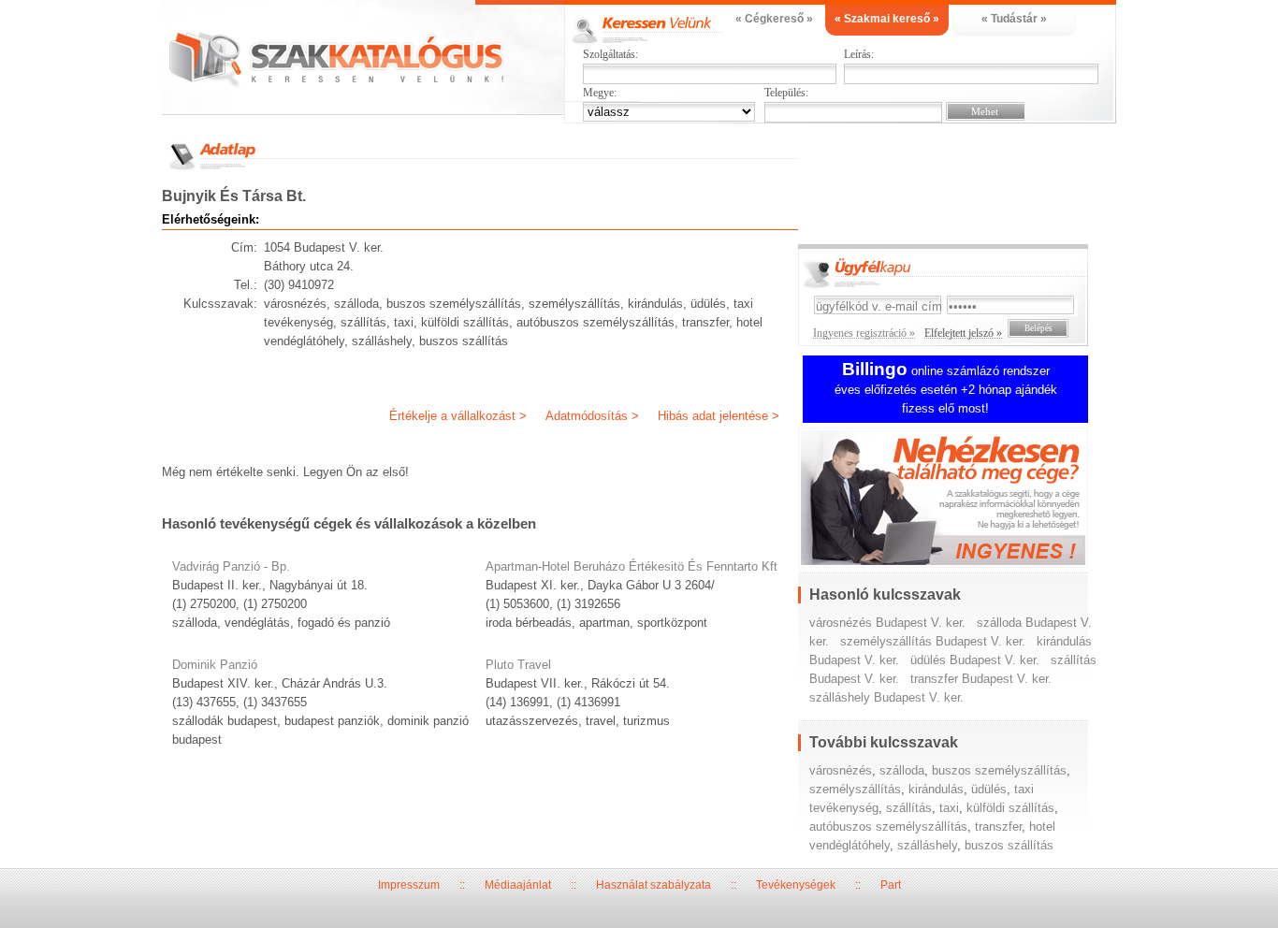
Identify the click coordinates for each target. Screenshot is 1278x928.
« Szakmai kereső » (887, 18)
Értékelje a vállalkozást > (458, 416)
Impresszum (409, 885)
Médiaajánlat (518, 885)
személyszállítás (855, 789)
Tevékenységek (795, 885)
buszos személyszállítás (999, 770)
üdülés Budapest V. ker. (974, 660)
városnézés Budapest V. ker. (887, 623)
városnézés (840, 770)
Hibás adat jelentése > (718, 416)
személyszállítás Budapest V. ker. (932, 641)
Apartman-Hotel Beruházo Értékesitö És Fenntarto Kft (631, 566)
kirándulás (936, 789)
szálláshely (927, 845)
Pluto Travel (518, 665)
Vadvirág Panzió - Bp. (231, 566)
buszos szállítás (1009, 845)
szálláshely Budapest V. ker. (886, 697)
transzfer (998, 826)
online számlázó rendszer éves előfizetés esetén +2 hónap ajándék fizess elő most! (946, 389)
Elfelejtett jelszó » (963, 333)
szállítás (909, 808)
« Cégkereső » (774, 18)
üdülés (989, 789)
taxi (949, 808)
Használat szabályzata (653, 885)
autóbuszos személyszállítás (888, 826)
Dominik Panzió (214, 665)
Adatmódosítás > (592, 416)
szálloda (901, 770)
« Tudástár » (1014, 18)
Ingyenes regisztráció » (864, 333)
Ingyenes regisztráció (957, 500)
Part (890, 885)
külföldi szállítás (1010, 808)
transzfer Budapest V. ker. (981, 679)
